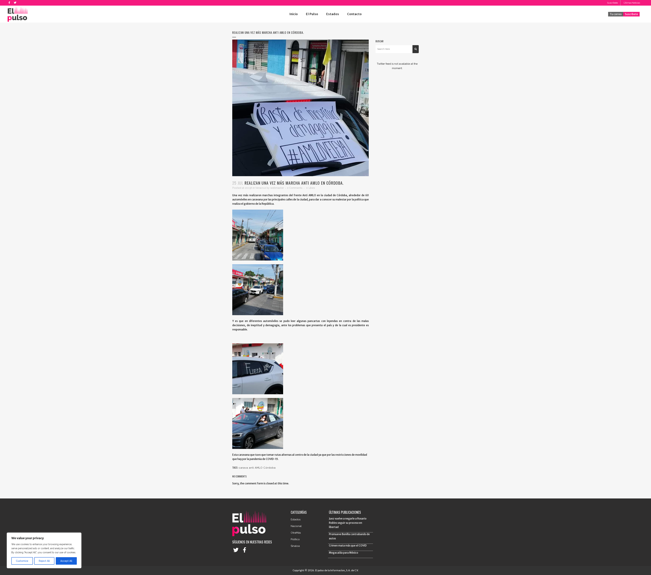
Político (295, 539)
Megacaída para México (343, 552)
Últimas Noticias (632, 3)
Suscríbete (612, 3)
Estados (295, 519)
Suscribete (631, 14)
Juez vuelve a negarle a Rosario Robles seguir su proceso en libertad (347, 523)
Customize (22, 561)
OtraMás (296, 532)
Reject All (44, 561)
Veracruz (260, 187)
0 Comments (294, 187)
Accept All (66, 561)
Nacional (296, 526)
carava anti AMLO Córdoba (257, 467)
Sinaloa (295, 546)
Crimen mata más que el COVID (348, 545)
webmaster (277, 187)
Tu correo (616, 14)
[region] (44, 550)
